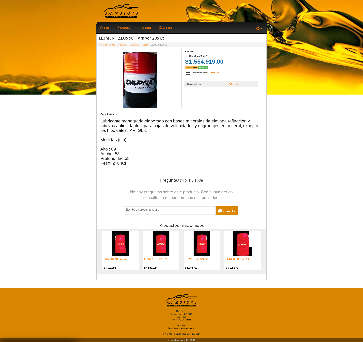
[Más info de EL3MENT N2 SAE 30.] (242, 243)
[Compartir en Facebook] (224, 84)
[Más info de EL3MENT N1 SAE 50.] (202, 243)
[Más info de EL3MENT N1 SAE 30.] (161, 243)
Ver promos (212, 73)
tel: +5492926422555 (181, 319)
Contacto (167, 27)
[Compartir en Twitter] (230, 84)
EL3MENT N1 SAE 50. (197, 259)
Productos (145, 27)
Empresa (125, 27)
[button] (258, 28)
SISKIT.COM (189, 339)
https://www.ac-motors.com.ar (181, 328)
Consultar (229, 211)
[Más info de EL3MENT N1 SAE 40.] (120, 243)
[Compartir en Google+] (236, 84)
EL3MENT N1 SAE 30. (156, 259)
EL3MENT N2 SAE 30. (237, 259)
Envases (189, 51)
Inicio (106, 27)
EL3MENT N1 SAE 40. (115, 259)
